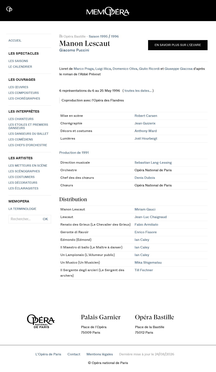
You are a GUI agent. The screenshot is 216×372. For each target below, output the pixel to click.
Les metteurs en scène (27, 165)
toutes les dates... (138, 90)
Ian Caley (142, 239)
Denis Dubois (145, 177)
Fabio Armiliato (146, 224)
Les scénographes (24, 171)
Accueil (14, 40)
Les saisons (18, 61)
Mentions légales (99, 354)
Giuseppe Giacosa (179, 68)
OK (45, 219)
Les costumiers (21, 177)
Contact (74, 354)
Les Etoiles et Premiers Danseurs (28, 126)
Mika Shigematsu (148, 262)
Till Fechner (144, 270)
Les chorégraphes (24, 98)
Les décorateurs (22, 182)
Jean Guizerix (145, 123)
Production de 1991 (74, 152)
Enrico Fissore (146, 232)
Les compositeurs (23, 93)
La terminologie (22, 209)
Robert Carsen (146, 115)
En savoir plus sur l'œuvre (178, 45)
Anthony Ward (146, 131)
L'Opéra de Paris (48, 354)
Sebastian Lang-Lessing (153, 162)
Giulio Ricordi (149, 68)
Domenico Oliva (125, 68)
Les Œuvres (18, 87)
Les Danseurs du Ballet (28, 133)
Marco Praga (84, 68)
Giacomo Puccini (74, 50)
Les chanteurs (21, 119)
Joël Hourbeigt (146, 138)
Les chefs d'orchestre (27, 145)
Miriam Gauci (145, 209)
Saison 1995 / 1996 (104, 36)
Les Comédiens (20, 139)
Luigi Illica (103, 68)
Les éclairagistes (23, 188)
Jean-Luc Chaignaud (151, 217)
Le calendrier (20, 66)
